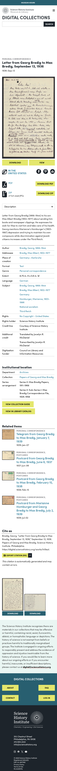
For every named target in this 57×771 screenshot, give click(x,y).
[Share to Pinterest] (45, 171)
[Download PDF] (4, 184)
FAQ (47, 687)
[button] (30, 555)
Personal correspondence (16, 59)
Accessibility (18, 769)
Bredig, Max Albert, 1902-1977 (35, 252)
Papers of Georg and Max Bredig (37, 377)
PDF (10, 183)
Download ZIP (45, 193)
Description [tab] (10, 206)
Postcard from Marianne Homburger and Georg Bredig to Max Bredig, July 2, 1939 (35, 508)
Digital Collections (26, 17)
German (24, 280)
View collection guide (18, 404)
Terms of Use (18, 767)
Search (49, 24)
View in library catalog (18, 411)
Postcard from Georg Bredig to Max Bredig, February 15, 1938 (35, 482)
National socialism (29, 306)
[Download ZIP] (4, 193)
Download (15, 162)
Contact (10, 697)
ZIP (10, 192)
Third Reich (25, 311)
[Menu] (54, 10)
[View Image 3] (35, 602)
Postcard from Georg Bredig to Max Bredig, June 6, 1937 (35, 460)
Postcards (22, 455)
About (10, 687)
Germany (24, 294)
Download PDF (45, 183)
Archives (24, 372)
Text (22, 266)
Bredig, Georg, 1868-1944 (33, 247)
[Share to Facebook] (38, 171)
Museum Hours (28, 2)
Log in (46, 697)
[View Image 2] (12, 594)
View (42, 162)
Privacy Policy (19, 764)
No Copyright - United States (34, 316)
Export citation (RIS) (16, 555)
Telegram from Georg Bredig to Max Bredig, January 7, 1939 (35, 437)
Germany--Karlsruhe (30, 257)
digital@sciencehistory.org (37, 666)
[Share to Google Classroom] (52, 171)
